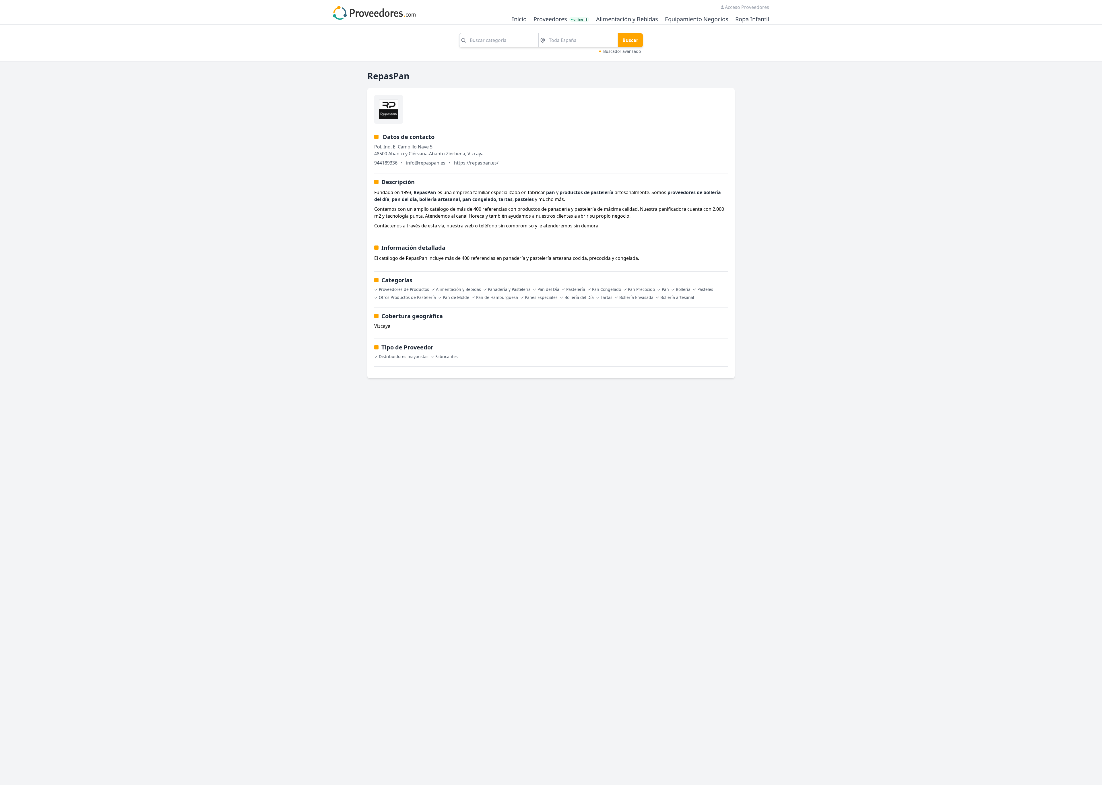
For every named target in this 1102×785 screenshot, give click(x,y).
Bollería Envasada (636, 297)
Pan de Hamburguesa (497, 297)
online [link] (580, 19)
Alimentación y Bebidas (627, 19)
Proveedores (550, 19)
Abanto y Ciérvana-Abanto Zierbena (426, 153)
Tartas (606, 297)
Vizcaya (475, 153)
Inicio (519, 19)
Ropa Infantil (752, 19)
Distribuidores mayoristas (403, 356)
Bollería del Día (579, 297)
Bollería (683, 289)
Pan (665, 289)
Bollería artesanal (677, 297)
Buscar (630, 40)
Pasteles (705, 289)
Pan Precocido (641, 289)
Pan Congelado (606, 289)
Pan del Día (548, 289)
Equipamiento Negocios (696, 19)
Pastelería (575, 289)
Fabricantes (446, 356)
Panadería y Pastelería (509, 289)
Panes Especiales (541, 297)
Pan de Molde (456, 297)
